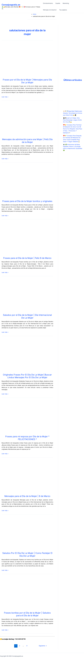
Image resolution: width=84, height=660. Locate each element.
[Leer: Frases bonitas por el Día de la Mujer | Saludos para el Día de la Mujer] (26, 593)
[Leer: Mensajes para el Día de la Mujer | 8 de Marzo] (26, 476)
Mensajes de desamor (50, 10)
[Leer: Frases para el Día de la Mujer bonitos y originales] (26, 181)
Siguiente (43, 646)
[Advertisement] (72, 49)
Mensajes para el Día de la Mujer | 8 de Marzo (27, 496)
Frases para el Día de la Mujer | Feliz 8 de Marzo (27, 258)
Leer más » (5, 97)
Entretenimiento (48, 3)
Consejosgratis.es (11, 4)
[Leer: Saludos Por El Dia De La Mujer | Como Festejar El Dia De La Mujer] (12, 533)
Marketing (66, 3)
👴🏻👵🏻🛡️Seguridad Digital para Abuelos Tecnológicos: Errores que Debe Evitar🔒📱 (72, 113)
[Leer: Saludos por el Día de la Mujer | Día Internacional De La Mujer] (26, 295)
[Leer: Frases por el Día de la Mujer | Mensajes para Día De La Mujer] (26, 60)
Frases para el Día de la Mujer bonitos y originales (27, 201)
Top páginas (63, 10)
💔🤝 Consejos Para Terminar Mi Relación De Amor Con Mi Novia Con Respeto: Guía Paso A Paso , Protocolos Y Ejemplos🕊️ (72, 129)
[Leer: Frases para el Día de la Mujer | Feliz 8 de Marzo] (26, 238)
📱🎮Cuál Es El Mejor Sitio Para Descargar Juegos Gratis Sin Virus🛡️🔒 (72, 120)
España (58, 3)
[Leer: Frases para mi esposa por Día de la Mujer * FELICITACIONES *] (26, 416)
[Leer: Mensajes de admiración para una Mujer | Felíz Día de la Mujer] (26, 119)
